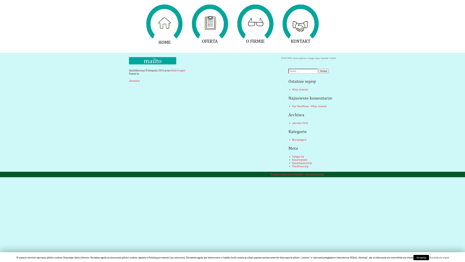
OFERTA (209, 6)
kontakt (324, 58)
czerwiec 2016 (300, 123)
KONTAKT (300, 6)
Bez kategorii (299, 139)
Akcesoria (134, 80)
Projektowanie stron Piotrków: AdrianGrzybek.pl (297, 174)
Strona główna (300, 58)
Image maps (314, 58)
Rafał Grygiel (178, 70)
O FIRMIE (255, 6)
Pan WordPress (300, 106)
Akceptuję (421, 257)
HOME (164, 6)
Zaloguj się (298, 156)
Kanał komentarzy (302, 163)
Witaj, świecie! (300, 89)
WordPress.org (300, 166)
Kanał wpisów (300, 159)
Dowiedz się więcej (439, 257)
